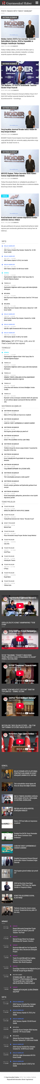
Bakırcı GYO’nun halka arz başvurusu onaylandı (17, 415)
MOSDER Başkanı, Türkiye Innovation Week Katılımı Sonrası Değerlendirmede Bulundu (18, 174)
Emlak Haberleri (9, 246)
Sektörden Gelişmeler (9, 17)
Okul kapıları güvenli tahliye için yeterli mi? (16, 431)
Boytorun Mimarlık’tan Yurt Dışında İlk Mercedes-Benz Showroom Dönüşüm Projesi (25, 950)
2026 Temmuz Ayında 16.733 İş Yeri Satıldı (16, 260)
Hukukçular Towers (9, 560)
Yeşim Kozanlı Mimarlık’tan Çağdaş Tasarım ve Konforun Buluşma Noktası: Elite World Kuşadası (24, 960)
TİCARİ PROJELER (9, 506)
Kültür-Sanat (17, 974)
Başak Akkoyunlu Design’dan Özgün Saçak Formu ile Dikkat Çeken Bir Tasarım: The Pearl (24, 931)
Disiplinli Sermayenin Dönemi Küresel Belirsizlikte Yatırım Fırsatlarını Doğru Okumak (25, 860)
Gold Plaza (7, 552)
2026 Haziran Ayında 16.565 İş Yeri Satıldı (15, 337)
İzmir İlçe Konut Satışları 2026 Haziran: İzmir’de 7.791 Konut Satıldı (25, 1031)
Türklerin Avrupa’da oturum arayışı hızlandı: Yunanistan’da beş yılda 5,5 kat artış (25, 910)
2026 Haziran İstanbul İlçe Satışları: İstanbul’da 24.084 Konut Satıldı (24, 1048)
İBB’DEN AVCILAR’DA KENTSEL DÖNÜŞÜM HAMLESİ (24, 810)
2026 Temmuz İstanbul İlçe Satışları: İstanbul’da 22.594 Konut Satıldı (24, 1005)
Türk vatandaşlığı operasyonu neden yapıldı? (16, 477)
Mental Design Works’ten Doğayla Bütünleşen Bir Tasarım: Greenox (23, 940)
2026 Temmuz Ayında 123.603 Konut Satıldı (16, 268)
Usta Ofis (6, 544)
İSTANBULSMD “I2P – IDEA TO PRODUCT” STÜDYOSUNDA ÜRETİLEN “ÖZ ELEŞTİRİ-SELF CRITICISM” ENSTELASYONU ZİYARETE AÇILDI (25, 980)
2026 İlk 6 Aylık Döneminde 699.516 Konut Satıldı (17, 328)
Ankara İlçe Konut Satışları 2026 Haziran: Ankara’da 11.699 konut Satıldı (25, 1039)
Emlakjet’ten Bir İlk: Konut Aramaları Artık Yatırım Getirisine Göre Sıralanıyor (25, 835)
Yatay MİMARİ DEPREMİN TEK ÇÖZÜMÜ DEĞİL (17, 468)
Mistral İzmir (7, 527)
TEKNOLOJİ (7, 283)
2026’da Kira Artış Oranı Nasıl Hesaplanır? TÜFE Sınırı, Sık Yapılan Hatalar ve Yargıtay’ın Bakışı (25, 885)
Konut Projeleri (9, 523)
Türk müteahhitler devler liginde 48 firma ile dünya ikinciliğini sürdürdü (25, 785)
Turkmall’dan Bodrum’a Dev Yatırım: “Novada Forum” (19, 519)
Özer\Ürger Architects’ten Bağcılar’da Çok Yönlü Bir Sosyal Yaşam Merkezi (26, 970)
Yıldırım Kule (7, 585)
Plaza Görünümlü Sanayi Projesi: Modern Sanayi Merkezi (20, 535)
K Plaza (6, 568)
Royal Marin (7, 577)
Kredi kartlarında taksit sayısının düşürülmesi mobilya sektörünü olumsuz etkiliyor (19, 218)
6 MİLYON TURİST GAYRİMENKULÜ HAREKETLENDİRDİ (19, 423)
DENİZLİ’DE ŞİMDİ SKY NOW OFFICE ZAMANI (16, 510)
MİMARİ (15, 926)
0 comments (14, 46)
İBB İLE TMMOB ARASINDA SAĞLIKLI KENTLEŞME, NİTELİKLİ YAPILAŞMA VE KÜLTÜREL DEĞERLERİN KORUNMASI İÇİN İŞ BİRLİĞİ (26, 799)
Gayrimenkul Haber (12, 1077)
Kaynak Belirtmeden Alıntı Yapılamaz (20, 1079)
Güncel (4, 196)
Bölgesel (7, 293)
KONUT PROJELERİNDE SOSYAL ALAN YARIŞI (17, 440)
